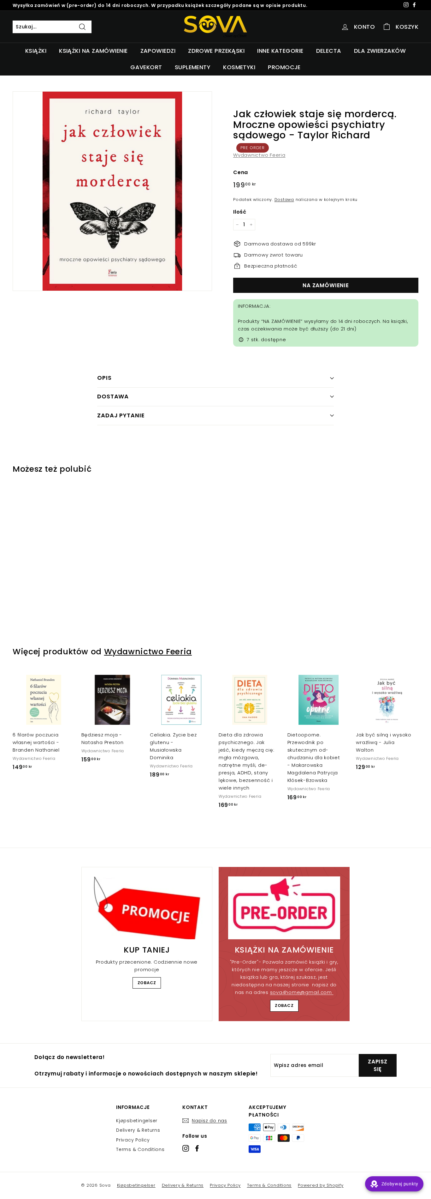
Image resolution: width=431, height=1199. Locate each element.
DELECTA (328, 51)
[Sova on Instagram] (185, 1148)
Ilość (239, 211)
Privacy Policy (133, 1140)
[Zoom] (112, 191)
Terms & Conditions (140, 1149)
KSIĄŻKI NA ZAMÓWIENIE (93, 51)
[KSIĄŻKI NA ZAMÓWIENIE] (284, 908)
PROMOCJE (284, 67)
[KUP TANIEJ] (147, 908)
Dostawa (284, 199)
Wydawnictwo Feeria (259, 155)
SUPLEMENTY (193, 67)
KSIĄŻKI (35, 51)
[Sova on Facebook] (197, 1148)
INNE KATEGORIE (280, 51)
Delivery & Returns (138, 1130)
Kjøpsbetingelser (136, 1120)
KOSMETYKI (239, 67)
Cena (240, 172)
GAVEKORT (146, 67)
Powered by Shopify (321, 1185)
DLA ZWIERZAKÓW (380, 51)
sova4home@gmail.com (302, 992)
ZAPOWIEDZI (158, 51)
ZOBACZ (147, 983)
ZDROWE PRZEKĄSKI (216, 51)
